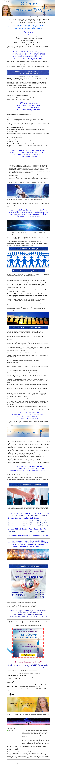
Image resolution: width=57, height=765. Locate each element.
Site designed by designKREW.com (34, 763)
